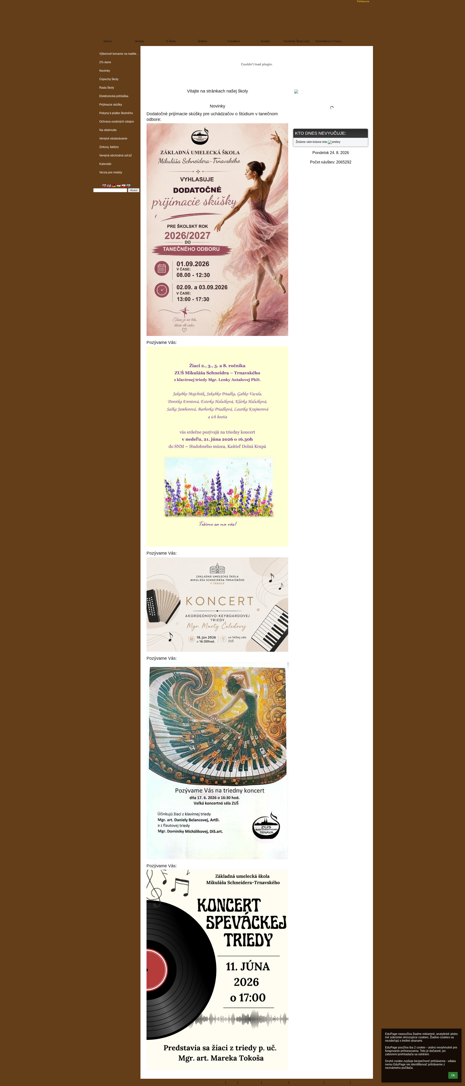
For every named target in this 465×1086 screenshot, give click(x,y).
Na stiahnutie (108, 130)
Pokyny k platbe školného (116, 113)
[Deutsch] (114, 186)
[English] (109, 186)
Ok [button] (453, 1075)
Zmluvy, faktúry (109, 147)
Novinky (104, 70)
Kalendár (105, 164)
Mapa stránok (360, 1082)
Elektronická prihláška (113, 96)
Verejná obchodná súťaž (115, 155)
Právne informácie (337, 1082)
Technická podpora (275, 1082)
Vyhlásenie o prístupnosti (306, 1082)
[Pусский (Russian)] (128, 186)
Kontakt (232, 1082)
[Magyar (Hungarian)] (119, 186)
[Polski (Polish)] (123, 186)
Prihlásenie (363, 1)
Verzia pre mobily (110, 172)
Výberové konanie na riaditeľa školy (119, 53)
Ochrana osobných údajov (116, 121)
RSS (221, 1082)
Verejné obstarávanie (113, 138)
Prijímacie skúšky (110, 104)
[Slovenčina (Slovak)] (104, 186)
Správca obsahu (249, 1082)
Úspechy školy (108, 79)
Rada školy (106, 87)
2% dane (105, 62)
